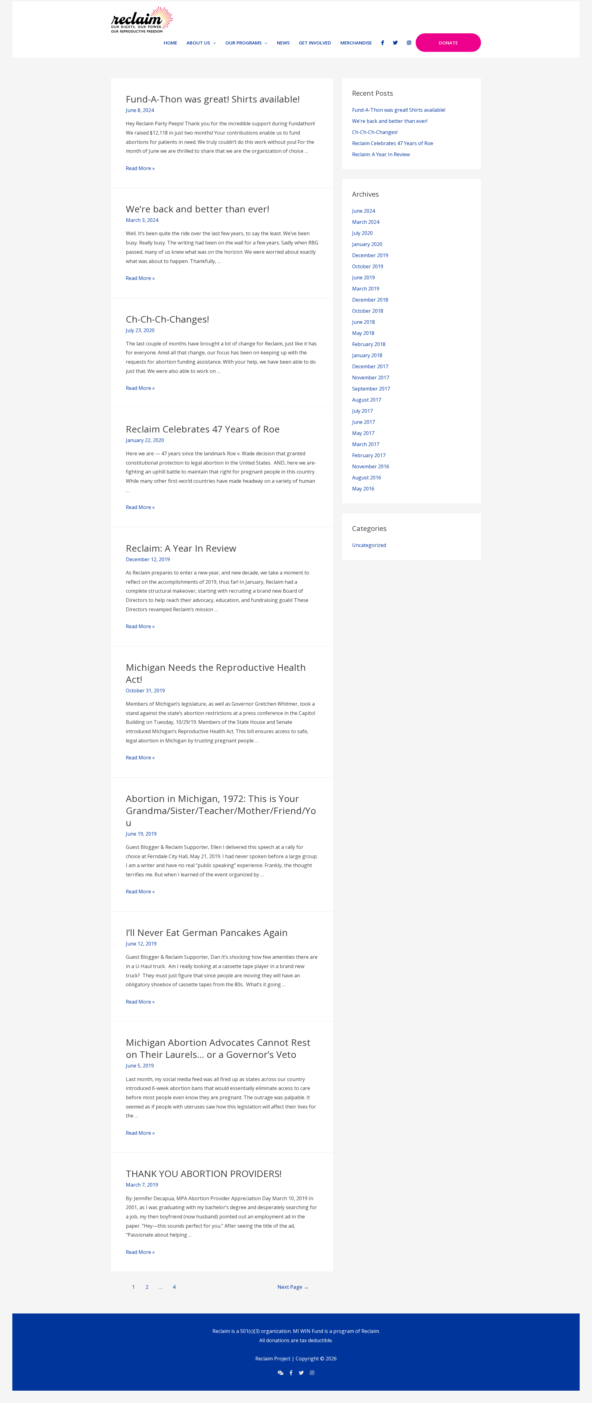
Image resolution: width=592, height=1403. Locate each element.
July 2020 (362, 233)
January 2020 (367, 244)
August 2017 (366, 399)
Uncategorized (369, 545)
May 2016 (363, 488)
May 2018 (363, 333)
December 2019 (370, 255)
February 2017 (368, 455)
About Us (198, 43)
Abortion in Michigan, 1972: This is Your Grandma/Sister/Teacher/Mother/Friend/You (221, 810)
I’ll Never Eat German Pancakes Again (207, 932)
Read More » (140, 168)
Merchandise (356, 43)
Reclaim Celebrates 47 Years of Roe (203, 429)
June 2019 (363, 277)
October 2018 (367, 310)
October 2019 (367, 266)
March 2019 (365, 288)
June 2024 (363, 210)
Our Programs (243, 43)
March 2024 (365, 222)
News (283, 43)
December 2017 (370, 366)
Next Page (293, 1286)
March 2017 (365, 444)
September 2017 (371, 388)
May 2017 (363, 433)
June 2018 (363, 322)
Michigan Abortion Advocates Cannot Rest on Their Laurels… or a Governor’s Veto (218, 1048)
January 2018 (367, 355)
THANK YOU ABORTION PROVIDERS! (204, 1173)
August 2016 (366, 477)
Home (170, 43)
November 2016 (370, 466)
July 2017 (362, 410)
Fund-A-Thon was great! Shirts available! (213, 99)
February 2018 (368, 344)
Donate (448, 43)
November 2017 (370, 377)
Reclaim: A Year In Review (181, 548)
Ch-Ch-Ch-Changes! (167, 319)
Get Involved (315, 43)
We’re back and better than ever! (197, 209)
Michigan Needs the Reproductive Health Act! (216, 673)
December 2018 (370, 299)
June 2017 (363, 422)
